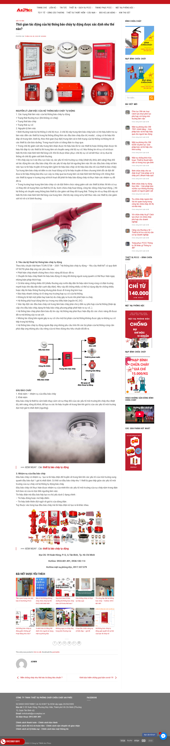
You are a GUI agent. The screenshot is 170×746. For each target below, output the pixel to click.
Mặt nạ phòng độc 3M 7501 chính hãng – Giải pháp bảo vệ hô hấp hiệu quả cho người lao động (142, 130)
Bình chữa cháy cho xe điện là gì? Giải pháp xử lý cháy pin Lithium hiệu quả (143, 173)
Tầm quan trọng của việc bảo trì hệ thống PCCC (24, 599)
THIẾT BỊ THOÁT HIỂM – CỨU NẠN (80, 12)
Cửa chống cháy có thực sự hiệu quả (84, 599)
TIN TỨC (63, 7)
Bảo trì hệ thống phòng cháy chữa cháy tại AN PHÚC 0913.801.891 (44, 600)
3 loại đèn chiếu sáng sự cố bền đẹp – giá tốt (84, 629)
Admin (43, 36)
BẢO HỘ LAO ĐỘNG (107, 12)
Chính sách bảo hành (47, 722)
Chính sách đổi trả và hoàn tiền (30, 726)
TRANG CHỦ (42, 7)
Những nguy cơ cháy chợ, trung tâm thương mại (65, 629)
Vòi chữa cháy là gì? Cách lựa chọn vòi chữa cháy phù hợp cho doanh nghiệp (143, 218)
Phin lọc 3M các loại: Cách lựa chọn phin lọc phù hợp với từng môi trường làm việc (141, 115)
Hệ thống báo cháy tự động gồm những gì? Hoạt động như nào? (23, 631)
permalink (55, 652)
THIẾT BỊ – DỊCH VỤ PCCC (80, 7)
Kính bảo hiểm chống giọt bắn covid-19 (97, 677)
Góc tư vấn (20, 21)
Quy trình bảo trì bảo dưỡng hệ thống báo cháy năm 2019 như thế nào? (65, 600)
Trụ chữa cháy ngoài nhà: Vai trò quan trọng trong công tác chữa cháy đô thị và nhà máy (143, 203)
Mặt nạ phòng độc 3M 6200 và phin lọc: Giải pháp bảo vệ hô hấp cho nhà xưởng (142, 146)
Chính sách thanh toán (26, 722)
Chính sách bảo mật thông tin (54, 729)
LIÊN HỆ (52, 7)
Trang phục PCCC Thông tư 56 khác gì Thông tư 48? (142, 245)
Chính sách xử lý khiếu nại (28, 729)
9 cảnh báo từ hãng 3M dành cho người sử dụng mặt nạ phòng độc (44, 631)
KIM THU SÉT (124, 12)
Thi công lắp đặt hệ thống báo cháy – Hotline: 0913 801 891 (105, 600)
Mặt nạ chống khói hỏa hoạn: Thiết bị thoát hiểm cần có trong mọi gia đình (143, 160)
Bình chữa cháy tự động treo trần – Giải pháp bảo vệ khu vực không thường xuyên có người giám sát (142, 187)
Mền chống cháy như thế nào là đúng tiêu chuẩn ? (41, 677)
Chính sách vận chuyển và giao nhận (63, 726)
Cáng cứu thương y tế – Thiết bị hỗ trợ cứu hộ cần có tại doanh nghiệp (143, 232)
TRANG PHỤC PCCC (103, 7)
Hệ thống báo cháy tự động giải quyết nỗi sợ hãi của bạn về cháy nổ (105, 631)
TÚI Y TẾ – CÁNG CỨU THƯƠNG (51, 12)
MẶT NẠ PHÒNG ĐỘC (124, 7)
